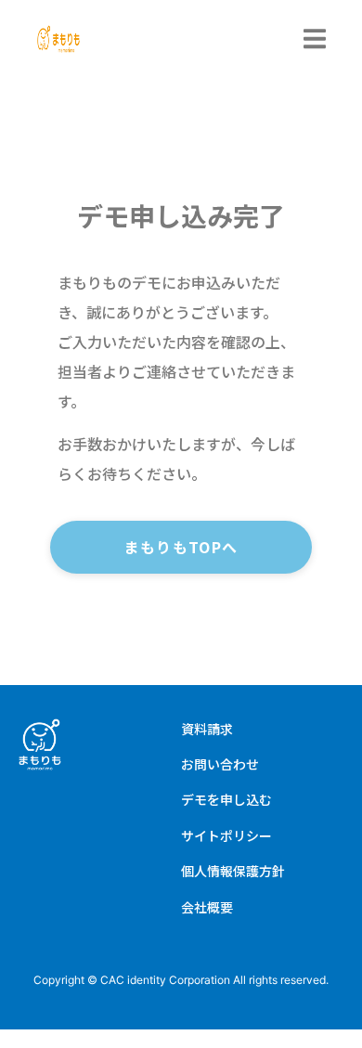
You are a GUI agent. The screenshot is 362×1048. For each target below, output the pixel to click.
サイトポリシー (226, 835)
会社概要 (207, 907)
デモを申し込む (226, 799)
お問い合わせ (220, 764)
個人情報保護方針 (233, 870)
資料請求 (207, 728)
